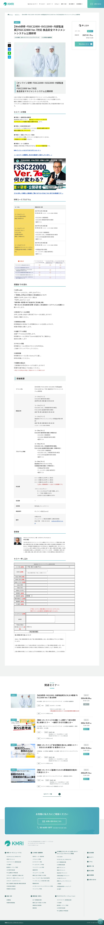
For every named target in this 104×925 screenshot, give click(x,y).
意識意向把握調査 (11, 902)
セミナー (17, 14)
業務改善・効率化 (37, 896)
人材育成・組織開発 (38, 852)
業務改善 (35, 908)
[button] (40, 654)
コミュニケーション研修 (38, 872)
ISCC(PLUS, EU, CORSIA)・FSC (14, 856)
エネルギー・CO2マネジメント (14, 881)
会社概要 (91, 852)
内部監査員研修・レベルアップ (64, 886)
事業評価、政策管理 (37, 905)
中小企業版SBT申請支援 (12, 872)
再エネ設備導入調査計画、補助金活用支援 (16, 883)
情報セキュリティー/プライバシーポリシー (14, 922)
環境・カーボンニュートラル (14, 852)
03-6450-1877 (46, 827)
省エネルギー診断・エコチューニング (15, 878)
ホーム (11, 14)
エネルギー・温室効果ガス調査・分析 (15, 875)
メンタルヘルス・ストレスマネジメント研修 (43, 886)
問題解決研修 (36, 883)
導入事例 (91, 870)
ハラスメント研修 (37, 859)
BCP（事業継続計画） (61, 862)
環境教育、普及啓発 (11, 889)
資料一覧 (91, 866)
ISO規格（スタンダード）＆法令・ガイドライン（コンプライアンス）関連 (67, 852)
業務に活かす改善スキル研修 (39, 875)
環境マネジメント (11, 859)
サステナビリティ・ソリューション (66, 896)
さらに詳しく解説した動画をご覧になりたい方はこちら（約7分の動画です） (38, 193)
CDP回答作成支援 (11, 870)
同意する (29, 627)
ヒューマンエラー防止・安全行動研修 (41, 878)
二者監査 (59, 883)
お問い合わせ (97, 4)
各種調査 (9, 900)
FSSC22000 (59, 856)
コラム (91, 861)
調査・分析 (9, 896)
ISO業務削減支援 (61, 864)
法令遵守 (59, 889)
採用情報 (91, 875)
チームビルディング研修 (38, 864)
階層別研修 (35, 870)
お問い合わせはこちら (54, 821)
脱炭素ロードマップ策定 (12, 867)
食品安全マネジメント (62, 873)
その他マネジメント (61, 878)
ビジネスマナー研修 (37, 862)
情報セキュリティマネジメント (64, 881)
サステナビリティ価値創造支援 (14, 862)
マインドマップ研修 (37, 889)
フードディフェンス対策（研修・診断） (41, 881)
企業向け (17, 22)
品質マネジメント (61, 867)
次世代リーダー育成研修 (38, 856)
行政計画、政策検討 (11, 886)
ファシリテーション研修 (38, 867)
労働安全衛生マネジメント (63, 875)
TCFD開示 (9, 864)
